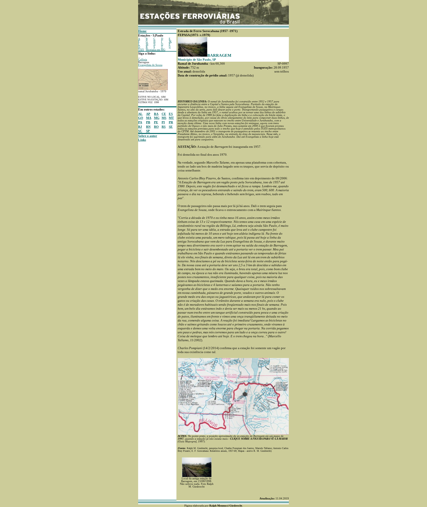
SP (148, 131)
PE (156, 122)
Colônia (142, 59)
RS (164, 127)
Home (142, 31)
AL (140, 114)
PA (140, 122)
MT (171, 118)
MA (148, 118)
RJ (140, 127)
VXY (141, 49)
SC (140, 131)
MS (164, 118)
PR (171, 122)
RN (148, 127)
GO (140, 118)
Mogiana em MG (155, 49)
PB (148, 122)
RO (156, 127)
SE (171, 127)
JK (170, 41)
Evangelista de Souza (150, 65)
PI (163, 122)
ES (171, 114)
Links (142, 140)
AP (148, 114)
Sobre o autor (147, 136)
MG (156, 118)
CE (164, 114)
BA (156, 114)
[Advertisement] (153, 216)
